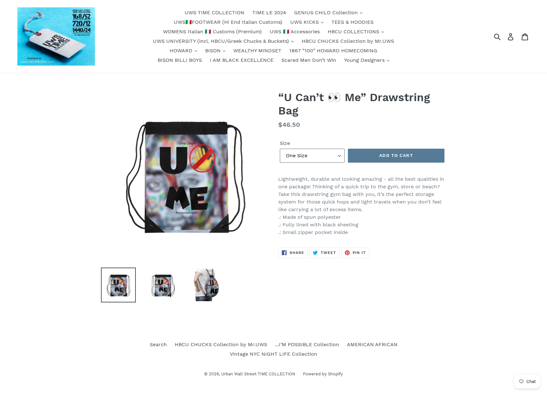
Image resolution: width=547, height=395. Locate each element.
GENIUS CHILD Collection (326, 13)
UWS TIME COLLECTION (214, 13)
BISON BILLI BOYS (180, 60)
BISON (213, 51)
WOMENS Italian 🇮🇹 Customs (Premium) (212, 32)
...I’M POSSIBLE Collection (307, 344)
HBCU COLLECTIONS (354, 32)
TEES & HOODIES (352, 22)
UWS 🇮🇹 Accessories (295, 32)
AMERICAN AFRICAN (372, 344)
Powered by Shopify (323, 374)
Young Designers (365, 60)
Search (158, 344)
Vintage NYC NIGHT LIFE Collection (273, 354)
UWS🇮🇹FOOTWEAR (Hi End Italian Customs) (228, 22)
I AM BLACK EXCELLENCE (242, 60)
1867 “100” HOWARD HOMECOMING (333, 51)
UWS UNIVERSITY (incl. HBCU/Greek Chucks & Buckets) (222, 41)
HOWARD (182, 51)
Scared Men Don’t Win (308, 60)
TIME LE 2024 (269, 13)
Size (285, 143)
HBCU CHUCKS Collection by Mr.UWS (348, 41)
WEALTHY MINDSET (257, 51)
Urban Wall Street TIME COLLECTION (259, 374)
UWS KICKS (305, 22)
